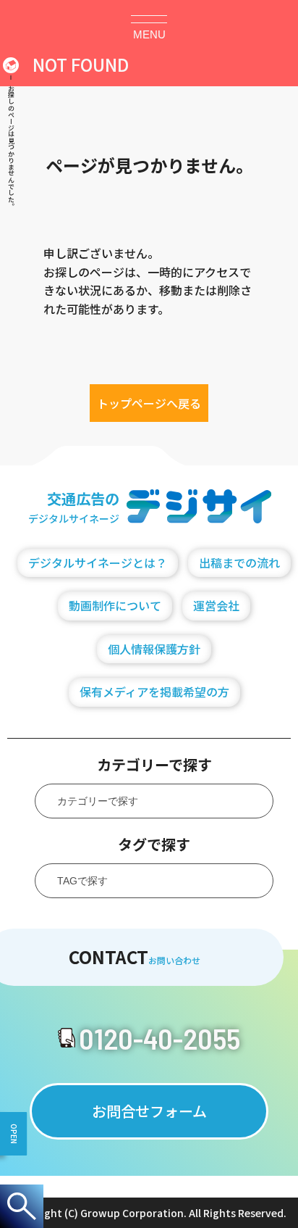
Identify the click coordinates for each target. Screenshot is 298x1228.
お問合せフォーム (149, 1110)
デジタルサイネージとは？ (97, 562)
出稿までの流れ (239, 562)
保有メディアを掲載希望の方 (154, 691)
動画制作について (115, 605)
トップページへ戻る (149, 403)
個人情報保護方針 (154, 648)
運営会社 (216, 605)
